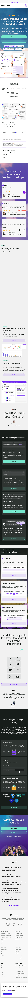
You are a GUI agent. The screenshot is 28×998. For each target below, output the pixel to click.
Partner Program (5, 970)
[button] (14, 869)
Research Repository (6, 935)
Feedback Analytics (6, 937)
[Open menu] (26, 5)
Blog (2, 951)
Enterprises (18, 939)
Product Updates (19, 958)
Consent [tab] (5, 984)
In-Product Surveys (5, 933)
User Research (19, 933)
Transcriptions (4, 944)
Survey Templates (5, 958)
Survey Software (5, 931)
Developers (18, 951)
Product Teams (19, 935)
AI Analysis (3, 939)
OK (7, 994)
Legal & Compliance (6, 974)
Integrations (4, 949)
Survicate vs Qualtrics (20, 965)
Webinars (3, 953)
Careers (3, 967)
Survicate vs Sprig (19, 967)
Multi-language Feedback (7, 941)
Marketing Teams (19, 937)
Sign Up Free (14, 36)
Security (3, 976)
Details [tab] (14, 984)
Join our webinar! (13, 2)
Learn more (14, 283)
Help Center (18, 949)
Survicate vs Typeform (21, 977)
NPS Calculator (4, 955)
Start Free (14, 374)
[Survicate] (5, 5)
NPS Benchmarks (5, 960)
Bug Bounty (4, 972)
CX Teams (17, 931)
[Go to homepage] (14, 915)
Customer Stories (19, 955)
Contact (3, 965)
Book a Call (14, 41)
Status (17, 953)
